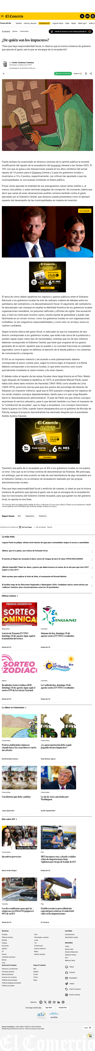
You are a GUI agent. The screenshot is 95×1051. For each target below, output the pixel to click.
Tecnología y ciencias (41, 937)
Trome (35, 977)
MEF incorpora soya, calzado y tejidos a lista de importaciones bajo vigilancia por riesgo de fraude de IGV (58, 859)
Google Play (63, 1007)
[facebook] (40, 1002)
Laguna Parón (57, 23)
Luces (36, 940)
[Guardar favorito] (86, 73)
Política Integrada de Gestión (11, 983)
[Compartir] (91, 73)
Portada (4, 934)
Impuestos (29, 516)
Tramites (5, 904)
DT (3, 951)
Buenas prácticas (7, 974)
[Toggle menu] (2, 16)
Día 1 (67, 958)
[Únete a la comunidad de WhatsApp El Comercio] (63, 73)
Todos (67, 946)
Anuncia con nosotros (9, 977)
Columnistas (6, 740)
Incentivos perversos (11, 856)
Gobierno (43, 516)
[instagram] (49, 1002)
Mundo (4, 960)
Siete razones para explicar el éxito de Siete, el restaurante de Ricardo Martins (34, 576)
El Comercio (45, 922)
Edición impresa (39, 954)
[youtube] (54, 1002)
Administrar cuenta (71, 937)
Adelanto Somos (70, 955)
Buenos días (69, 949)
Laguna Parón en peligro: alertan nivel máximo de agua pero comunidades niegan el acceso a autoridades (45, 542)
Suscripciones (69, 934)
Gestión (35, 971)
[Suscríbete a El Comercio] (87, 16)
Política (4, 943)
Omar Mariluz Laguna (48, 759)
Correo (35, 974)
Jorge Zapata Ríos (8, 811)
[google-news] (63, 1002)
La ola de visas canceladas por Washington (55, 798)
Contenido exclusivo (8, 957)
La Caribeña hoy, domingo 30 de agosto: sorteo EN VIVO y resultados (57, 686)
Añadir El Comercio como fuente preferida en (71, 31)
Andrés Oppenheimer (48, 811)
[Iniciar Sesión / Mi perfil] (93, 16)
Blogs (36, 951)
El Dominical (38, 946)
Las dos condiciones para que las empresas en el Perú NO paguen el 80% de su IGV (18, 911)
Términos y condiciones (10, 969)
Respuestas (6, 629)
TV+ (35, 943)
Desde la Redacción (71, 952)
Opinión (4, 949)
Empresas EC (44, 23)
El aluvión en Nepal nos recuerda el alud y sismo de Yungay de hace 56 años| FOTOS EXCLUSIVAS (42, 559)
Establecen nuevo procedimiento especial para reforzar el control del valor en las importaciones (57, 911)
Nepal (73, 23)
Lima (3, 963)
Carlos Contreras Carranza (23, 62)
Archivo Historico (40, 949)
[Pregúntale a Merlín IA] (90, 1036)
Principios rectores (8, 971)
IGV (19, 516)
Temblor (19, 23)
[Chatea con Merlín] (82, 16)
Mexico (4, 681)
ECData (4, 940)
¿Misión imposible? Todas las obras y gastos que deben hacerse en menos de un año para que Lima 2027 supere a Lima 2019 (45, 568)
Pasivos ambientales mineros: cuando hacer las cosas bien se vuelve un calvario (19, 748)
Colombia (44, 629)
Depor (35, 980)
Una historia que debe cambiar (16, 796)
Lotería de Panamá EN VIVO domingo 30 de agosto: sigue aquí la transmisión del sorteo (18, 636)
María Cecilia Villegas (9, 870)
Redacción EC (6, 647)
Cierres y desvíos (30, 23)
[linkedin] (58, 1002)
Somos (4, 954)
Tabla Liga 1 (82, 23)
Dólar (67, 23)
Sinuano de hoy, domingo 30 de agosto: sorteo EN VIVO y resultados (57, 634)
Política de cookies (8, 986)
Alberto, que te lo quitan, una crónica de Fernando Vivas (25, 551)
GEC (34, 969)
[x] (45, 1002)
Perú (42, 852)
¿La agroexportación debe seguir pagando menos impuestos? (56, 746)
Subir (86, 1028)
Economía (5, 946)
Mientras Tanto (70, 960)
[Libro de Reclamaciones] (54, 1015)
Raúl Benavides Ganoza (10, 759)
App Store (49, 1007)
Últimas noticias (7, 937)
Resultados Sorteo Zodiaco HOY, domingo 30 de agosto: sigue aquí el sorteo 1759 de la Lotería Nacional (18, 688)
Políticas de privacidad (9, 980)
